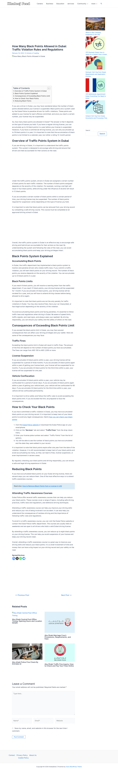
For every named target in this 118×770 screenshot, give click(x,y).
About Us (32, 755)
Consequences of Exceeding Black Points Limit (32, 96)
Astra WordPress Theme (74, 766)
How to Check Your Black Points (27, 98)
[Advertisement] (43, 27)
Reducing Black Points (23, 101)
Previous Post (22, 595)
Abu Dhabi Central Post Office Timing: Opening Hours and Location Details (27, 621)
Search (88, 130)
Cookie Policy (23, 758)
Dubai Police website (30, 425)
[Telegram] (23, 558)
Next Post (66, 595)
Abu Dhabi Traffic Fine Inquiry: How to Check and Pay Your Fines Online (59, 665)
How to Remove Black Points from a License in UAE (42, 486)
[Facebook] (13, 558)
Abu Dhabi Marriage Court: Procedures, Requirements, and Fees (58, 637)
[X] (17, 558)
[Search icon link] (101, 4)
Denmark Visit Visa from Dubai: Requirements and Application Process (96, 74)
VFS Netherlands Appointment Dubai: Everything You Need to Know (96, 96)
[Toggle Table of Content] (48, 88)
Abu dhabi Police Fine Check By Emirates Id (25, 663)
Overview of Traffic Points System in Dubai (31, 91)
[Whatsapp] (20, 558)
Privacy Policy (22, 755)
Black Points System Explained (26, 93)
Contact (12, 755)
